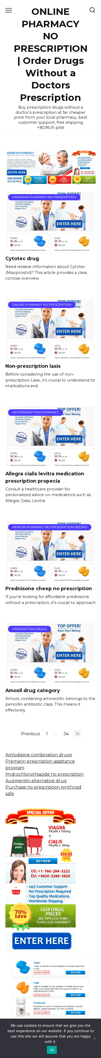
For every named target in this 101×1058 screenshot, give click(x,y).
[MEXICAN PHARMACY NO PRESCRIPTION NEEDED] (50, 577)
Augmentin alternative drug (36, 780)
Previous (30, 734)
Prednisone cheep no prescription (48, 588)
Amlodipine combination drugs (38, 754)
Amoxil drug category (32, 690)
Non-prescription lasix (33, 366)
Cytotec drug (22, 258)
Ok (52, 1050)
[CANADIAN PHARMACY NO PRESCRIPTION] (50, 247)
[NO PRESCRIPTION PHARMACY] (50, 462)
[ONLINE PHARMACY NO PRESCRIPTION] (50, 355)
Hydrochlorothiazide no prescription (44, 774)
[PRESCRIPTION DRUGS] (50, 679)
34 (66, 734)
